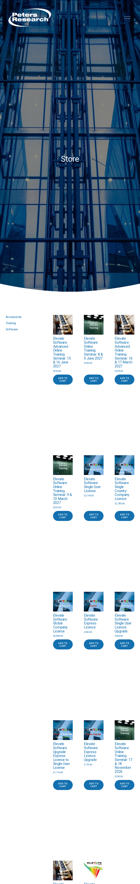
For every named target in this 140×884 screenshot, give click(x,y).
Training (11, 323)
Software (12, 329)
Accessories (14, 317)
